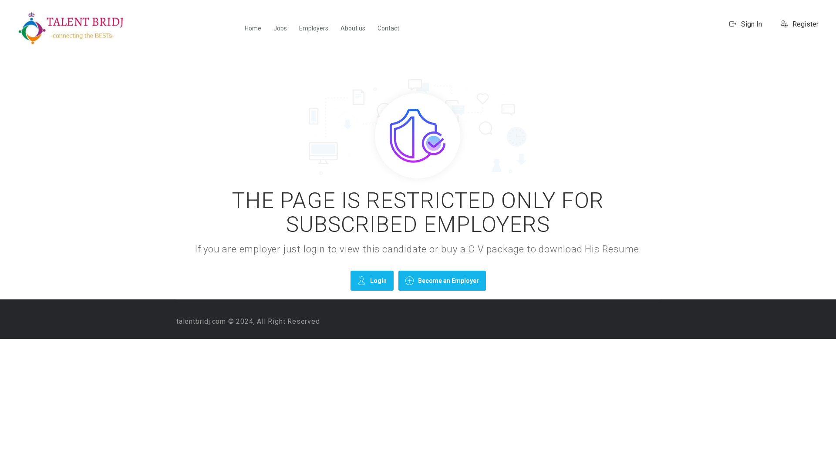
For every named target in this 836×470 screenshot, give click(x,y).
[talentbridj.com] (71, 28)
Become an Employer (448, 280)
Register (805, 24)
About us (352, 28)
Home (253, 28)
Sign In (750, 24)
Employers (313, 28)
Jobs (280, 28)
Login (378, 280)
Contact (388, 28)
